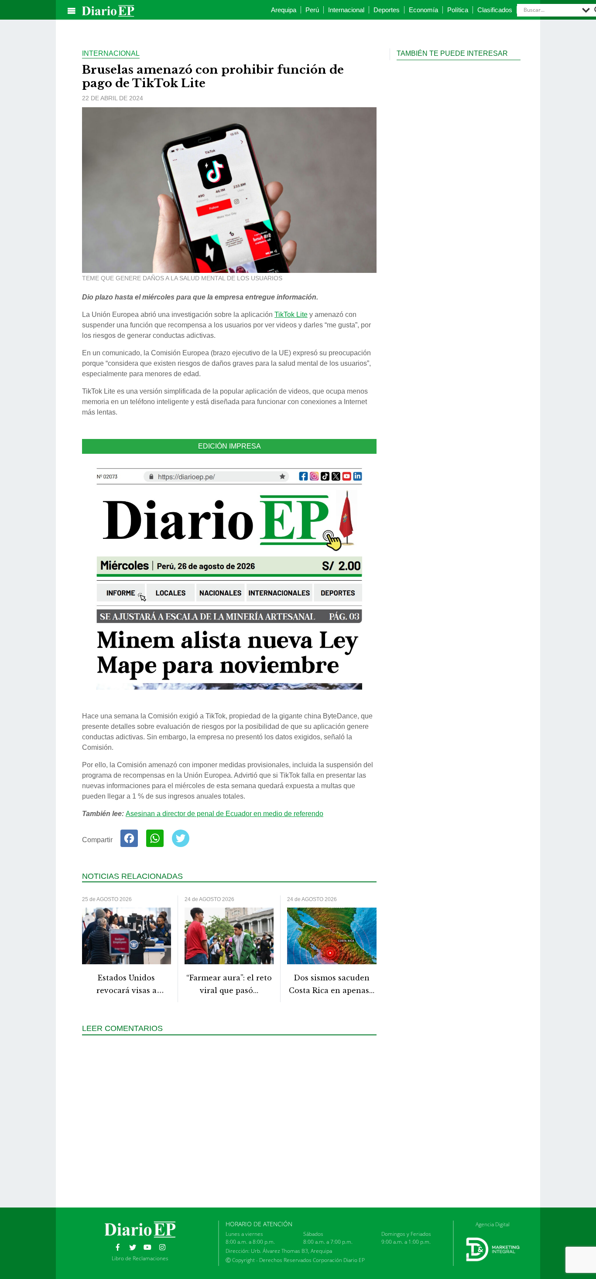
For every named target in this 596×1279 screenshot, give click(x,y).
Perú (312, 10)
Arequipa (283, 10)
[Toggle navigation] (71, 11)
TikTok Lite (291, 314)
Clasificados (494, 10)
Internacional (346, 10)
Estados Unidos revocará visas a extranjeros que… (126, 990)
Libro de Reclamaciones (140, 1258)
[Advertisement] (232, 1120)
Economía (423, 10)
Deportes (386, 10)
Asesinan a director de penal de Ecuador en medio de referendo (224, 813)
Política (457, 10)
